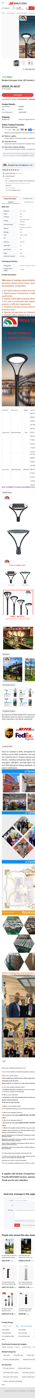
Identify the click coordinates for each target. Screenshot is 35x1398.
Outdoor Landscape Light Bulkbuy (12, 1381)
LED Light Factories (8, 1368)
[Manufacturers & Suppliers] (18, 3)
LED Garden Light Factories (10, 1372)
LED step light (22, 1330)
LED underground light (8, 1336)
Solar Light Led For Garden (10, 1377)
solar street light (22, 1333)
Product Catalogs (27, 1326)
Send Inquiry (18, 95)
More (3, 1384)
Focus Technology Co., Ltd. (22, 1391)
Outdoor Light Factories (24, 1368)
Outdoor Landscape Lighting (11, 1359)
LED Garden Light (18, 1355)
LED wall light (5, 1330)
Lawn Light (6, 1355)
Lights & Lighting (11, 13)
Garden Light (30, 1355)
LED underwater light (24, 1336)
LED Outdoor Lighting (22, 13)
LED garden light (6, 1333)
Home (3, 13)
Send (17, 1225)
